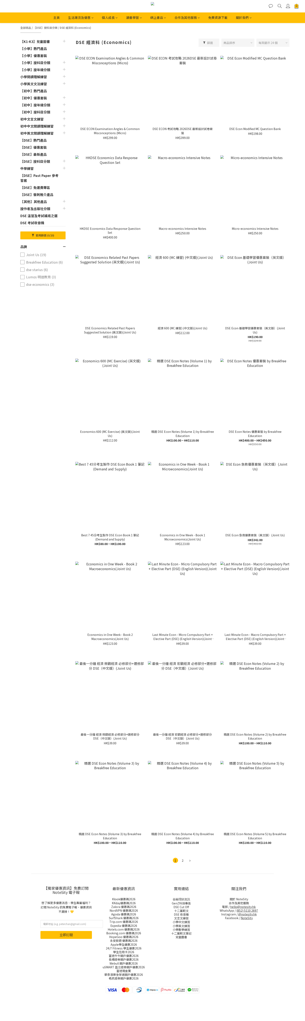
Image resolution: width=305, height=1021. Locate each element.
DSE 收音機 (181, 914)
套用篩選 (44, 235)
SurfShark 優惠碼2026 (124, 918)
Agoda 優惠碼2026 (123, 914)
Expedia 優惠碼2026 (123, 926)
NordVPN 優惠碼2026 (124, 910)
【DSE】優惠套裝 (33, 147)
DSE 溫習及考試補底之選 (38, 215)
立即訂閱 (66, 934)
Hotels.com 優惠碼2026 (124, 929)
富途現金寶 (123, 971)
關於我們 (242, 17)
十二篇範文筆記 (181, 933)
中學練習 (27, 168)
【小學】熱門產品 (33, 48)
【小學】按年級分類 (35, 69)
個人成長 (108, 17)
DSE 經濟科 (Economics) (75, 28)
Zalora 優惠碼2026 (123, 907)
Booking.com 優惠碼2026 (123, 933)
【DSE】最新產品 (33, 154)
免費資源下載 (218, 17)
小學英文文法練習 (33, 83)
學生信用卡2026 (123, 952)
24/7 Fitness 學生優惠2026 (124, 948)
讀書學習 (132, 17)
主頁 (56, 17)
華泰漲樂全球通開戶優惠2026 (123, 974)
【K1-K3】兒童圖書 (35, 41)
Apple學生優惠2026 (124, 944)
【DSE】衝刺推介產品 (36, 194)
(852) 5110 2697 (247, 910)
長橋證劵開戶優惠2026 (124, 959)
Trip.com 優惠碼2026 (123, 922)
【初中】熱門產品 (33, 90)
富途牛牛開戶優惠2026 (124, 956)
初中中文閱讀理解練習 (37, 126)
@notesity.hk (247, 914)
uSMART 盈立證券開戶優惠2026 (124, 967)
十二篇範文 (181, 911)
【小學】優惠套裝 (33, 55)
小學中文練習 (181, 922)
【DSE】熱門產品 (33, 140)
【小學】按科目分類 (35, 62)
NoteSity (247, 918)
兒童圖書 (181, 937)
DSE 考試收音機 (32, 222)
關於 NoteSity (239, 899)
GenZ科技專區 (181, 903)
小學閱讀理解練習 (33, 76)
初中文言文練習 (32, 119)
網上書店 (156, 17)
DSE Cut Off (181, 907)
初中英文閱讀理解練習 (37, 133)
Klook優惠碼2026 (123, 899)
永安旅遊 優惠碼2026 (124, 940)
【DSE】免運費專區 (35, 187)
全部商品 (25, 28)
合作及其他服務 (185, 17)
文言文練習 (181, 918)
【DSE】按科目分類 (45, 28)
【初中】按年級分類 (35, 104)
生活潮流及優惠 (79, 17)
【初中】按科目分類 (35, 112)
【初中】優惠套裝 (33, 97)
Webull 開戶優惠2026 (124, 963)
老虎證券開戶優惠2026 (124, 978)
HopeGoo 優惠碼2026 (123, 937)
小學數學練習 (181, 929)
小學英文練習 (181, 926)
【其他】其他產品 (33, 201)
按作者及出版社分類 (35, 208)
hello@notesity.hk (243, 907)
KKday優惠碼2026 (124, 903)
